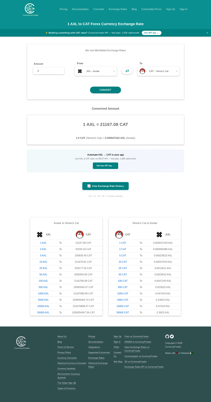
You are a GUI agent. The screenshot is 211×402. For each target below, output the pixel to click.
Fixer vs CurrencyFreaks (136, 336)
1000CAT (122, 293)
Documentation (80, 9)
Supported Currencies (99, 352)
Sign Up (170, 9)
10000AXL (43, 306)
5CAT (122, 255)
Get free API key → (105, 165)
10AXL (43, 262)
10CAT (123, 262)
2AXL (43, 249)
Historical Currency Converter (71, 363)
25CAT (123, 268)
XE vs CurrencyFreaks (135, 361)
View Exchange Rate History (105, 185)
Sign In (183, 9)
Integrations (94, 347)
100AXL (43, 281)
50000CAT (122, 312)
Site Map (118, 361)
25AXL (43, 268)
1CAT (122, 243)
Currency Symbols (66, 368)
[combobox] (96, 71)
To (140, 63)
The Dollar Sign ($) (66, 383)
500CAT (123, 287)
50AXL (43, 274)
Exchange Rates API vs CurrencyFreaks (144, 367)
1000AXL (43, 293)
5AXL (43, 255)
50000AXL (43, 312)
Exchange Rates (118, 9)
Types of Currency (66, 388)
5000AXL (43, 300)
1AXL (43, 243)
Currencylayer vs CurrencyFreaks (140, 356)
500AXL (43, 287)
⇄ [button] (127, 70)
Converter (98, 9)
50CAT (123, 274)
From (80, 63)
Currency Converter (67, 358)
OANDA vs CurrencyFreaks (137, 342)
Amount (38, 64)
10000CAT (122, 306)
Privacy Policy (64, 352)
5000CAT (122, 300)
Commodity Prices (151, 9)
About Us (61, 336)
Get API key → (151, 33)
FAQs (116, 347)
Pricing (63, 9)
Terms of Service (65, 347)
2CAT (122, 249)
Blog (134, 9)
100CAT (123, 281)
